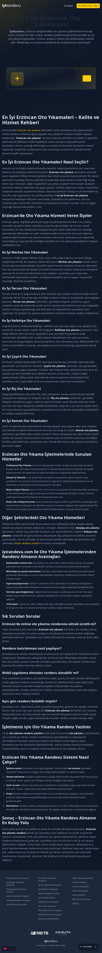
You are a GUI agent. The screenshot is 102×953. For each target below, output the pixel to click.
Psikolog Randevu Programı (18, 900)
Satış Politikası (78, 895)
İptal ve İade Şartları (81, 899)
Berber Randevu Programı (49, 885)
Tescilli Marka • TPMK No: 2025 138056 (51, 946)
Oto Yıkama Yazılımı (47, 897)
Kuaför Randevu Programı (17, 878)
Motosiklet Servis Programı (50, 914)
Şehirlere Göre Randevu (49, 918)
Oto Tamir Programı (47, 906)
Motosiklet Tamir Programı (50, 910)
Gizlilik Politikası (79, 882)
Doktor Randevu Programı (17, 896)
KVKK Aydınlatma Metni (82, 878)
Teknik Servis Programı (48, 902)
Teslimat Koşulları (80, 891)
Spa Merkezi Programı (48, 889)
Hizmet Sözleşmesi (80, 886)
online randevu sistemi (27, 543)
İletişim (75, 903)
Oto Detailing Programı (16, 904)
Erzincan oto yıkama (28, 130)
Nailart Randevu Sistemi (49, 893)
